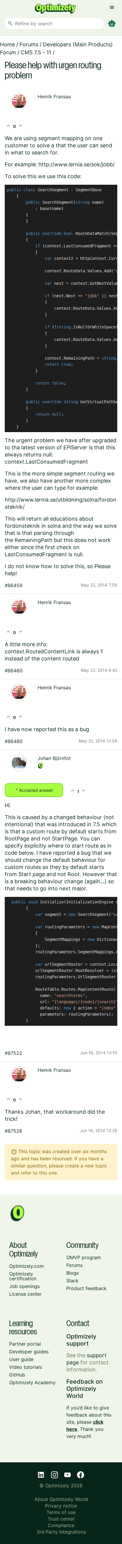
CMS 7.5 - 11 (36, 52)
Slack (72, 1281)
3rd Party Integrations (61, 1532)
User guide (21, 1359)
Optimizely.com (26, 1266)
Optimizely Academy (32, 1382)
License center (25, 1294)
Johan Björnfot (54, 758)
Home (7, 44)
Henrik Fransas (54, 96)
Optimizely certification (22, 1276)
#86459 (14, 585)
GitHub (17, 1375)
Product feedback (86, 1288)
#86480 (14, 741)
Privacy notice (61, 1506)
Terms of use (61, 1512)
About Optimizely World (61, 1499)
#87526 (13, 1131)
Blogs (72, 1273)
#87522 (13, 1053)
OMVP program (83, 1257)
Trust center (61, 1519)
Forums (29, 44)
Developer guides (29, 1352)
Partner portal (25, 1344)
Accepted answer (34, 790)
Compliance (61, 1525)
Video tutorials (25, 1367)
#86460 (14, 671)
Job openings (24, 1286)
